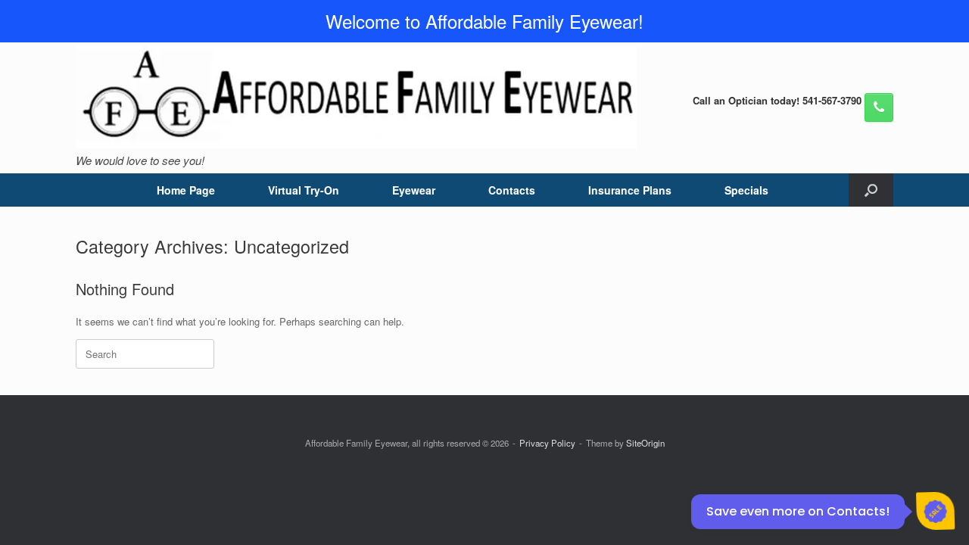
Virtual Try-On (303, 190)
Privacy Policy (547, 443)
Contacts (511, 190)
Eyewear (413, 190)
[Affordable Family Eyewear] (356, 97)
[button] (871, 190)
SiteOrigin (645, 443)
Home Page (186, 190)
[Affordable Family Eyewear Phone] (879, 107)
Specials (746, 190)
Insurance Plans (629, 190)
